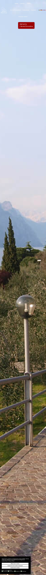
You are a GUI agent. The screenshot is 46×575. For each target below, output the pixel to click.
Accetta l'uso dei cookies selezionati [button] (15, 565)
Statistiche (18, 571)
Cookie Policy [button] (5, 560)
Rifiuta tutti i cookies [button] (15, 563)
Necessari (5, 571)
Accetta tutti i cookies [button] (15, 567)
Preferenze (11, 571)
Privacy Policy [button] (11, 560)
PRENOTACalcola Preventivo (26, 25)
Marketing (24, 571)
